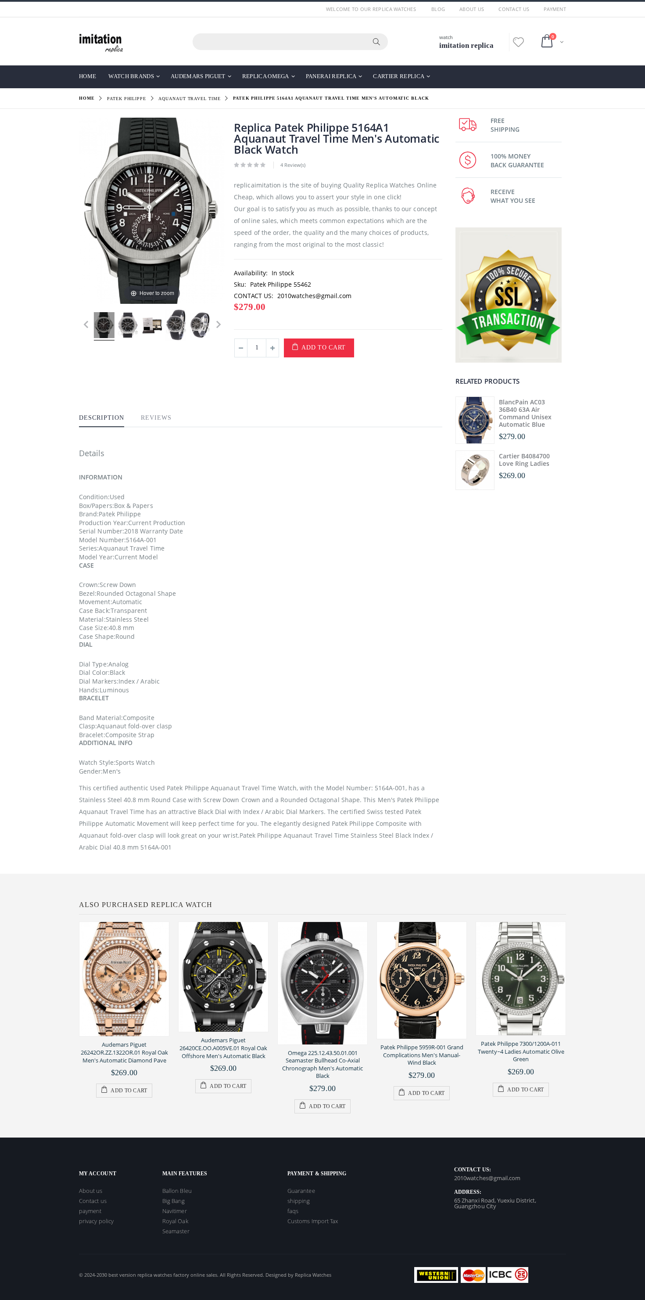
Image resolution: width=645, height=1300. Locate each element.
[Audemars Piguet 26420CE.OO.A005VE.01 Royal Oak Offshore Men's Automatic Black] (223, 977)
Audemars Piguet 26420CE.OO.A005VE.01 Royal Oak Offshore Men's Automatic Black (223, 1047)
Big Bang (173, 1201)
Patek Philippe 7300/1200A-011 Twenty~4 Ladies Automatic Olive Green (521, 1051)
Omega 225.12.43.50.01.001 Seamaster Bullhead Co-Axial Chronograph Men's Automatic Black (322, 1064)
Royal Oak (175, 1221)
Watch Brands (131, 76)
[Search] (377, 41)
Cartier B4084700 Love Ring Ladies (524, 460)
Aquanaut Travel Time (189, 98)
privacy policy (96, 1221)
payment (555, 9)
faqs (292, 1211)
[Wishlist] (518, 41)
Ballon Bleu (177, 1191)
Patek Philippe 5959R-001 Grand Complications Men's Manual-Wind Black (421, 1054)
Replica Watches (313, 1274)
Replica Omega (265, 76)
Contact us (93, 1201)
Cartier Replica (398, 76)
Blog (438, 9)
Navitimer (174, 1211)
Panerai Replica (331, 76)
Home (87, 98)
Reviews (156, 417)
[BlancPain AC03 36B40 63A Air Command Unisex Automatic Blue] (475, 420)
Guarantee (301, 1191)
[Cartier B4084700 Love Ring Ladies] (475, 470)
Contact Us (513, 9)
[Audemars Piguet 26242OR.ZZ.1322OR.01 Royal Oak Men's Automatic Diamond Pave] (124, 979)
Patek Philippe (126, 98)
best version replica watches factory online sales (162, 1274)
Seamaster (176, 1231)
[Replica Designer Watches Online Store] (101, 41)
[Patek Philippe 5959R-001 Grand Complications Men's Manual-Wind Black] (421, 980)
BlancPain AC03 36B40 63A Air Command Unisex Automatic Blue (525, 413)
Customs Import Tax (312, 1221)
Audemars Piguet (198, 76)
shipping (298, 1201)
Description (101, 417)
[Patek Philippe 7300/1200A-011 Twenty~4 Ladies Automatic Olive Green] (521, 978)
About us (471, 9)
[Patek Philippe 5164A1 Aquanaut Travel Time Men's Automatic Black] (104, 327)
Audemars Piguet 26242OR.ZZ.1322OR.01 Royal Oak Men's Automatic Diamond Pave (124, 1052)
